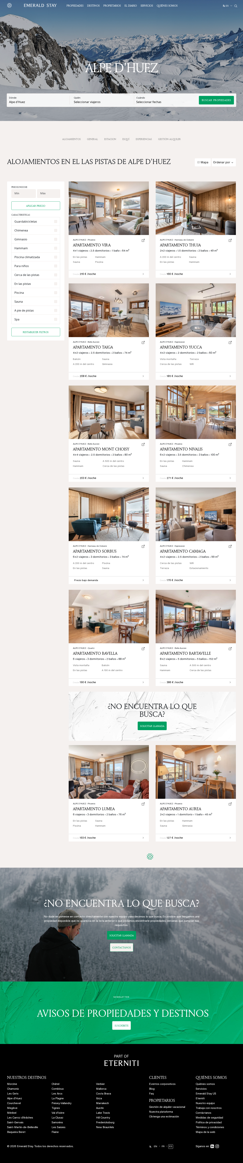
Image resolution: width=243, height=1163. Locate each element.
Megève (12, 1108)
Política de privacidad (209, 1122)
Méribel (11, 1113)
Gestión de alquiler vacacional (167, 1107)
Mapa (204, 162)
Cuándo (140, 98)
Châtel (55, 1084)
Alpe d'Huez (171, 804)
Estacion (110, 139)
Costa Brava (103, 1094)
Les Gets (13, 1094)
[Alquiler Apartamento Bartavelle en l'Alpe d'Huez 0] (196, 616)
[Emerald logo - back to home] (32, 5)
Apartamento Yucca (181, 347)
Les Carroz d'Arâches (20, 1118)
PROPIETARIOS (162, 1100)
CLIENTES (158, 1077)
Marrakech (102, 1103)
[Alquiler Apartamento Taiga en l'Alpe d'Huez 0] (109, 310)
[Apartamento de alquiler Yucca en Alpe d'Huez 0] (196, 310)
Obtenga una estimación (164, 1116)
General (92, 139)
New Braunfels (105, 1127)
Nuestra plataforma (161, 1112)
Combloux (58, 1089)
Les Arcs (57, 1094)
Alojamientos (71, 139)
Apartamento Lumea (94, 808)
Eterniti (200, 1098)
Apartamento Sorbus (95, 551)
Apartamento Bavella (95, 653)
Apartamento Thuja (180, 245)
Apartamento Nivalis (181, 449)
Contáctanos (203, 1113)
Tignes (56, 1108)
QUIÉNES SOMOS (211, 1077)
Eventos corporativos (162, 1084)
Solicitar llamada (152, 726)
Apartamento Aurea (180, 808)
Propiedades (75, 5)
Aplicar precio (35, 205)
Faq (151, 1094)
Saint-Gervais (15, 1122)
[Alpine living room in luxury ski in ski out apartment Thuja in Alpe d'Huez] (196, 208)
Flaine (55, 1132)
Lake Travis (103, 1113)
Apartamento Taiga (93, 347)
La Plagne (58, 1098)
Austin (100, 1108)
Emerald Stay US (206, 1094)
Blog (152, 1089)
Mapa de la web (205, 1132)
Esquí (125, 139)
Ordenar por (221, 162)
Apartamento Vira (92, 245)
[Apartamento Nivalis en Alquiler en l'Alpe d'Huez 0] (196, 412)
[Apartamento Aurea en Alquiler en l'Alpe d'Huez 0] (196, 772)
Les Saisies (58, 1127)
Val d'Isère (58, 1113)
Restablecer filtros (36, 332)
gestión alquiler (169, 139)
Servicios (147, 5)
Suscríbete (121, 1025)
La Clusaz (57, 1118)
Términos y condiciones (210, 1127)
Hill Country (103, 1118)
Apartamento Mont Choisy (101, 449)
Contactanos (121, 947)
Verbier (100, 1084)
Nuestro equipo (205, 1103)
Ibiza (99, 1098)
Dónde (13, 98)
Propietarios (112, 5)
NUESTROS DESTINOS (26, 1077)
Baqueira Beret (16, 1132)
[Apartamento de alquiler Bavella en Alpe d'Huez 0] (109, 616)
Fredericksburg (105, 1122)
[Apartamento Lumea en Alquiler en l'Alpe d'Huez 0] (109, 772)
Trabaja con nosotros (209, 1108)
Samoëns (57, 1122)
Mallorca (101, 1089)
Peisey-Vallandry (61, 1103)
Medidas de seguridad (209, 1118)
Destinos (93, 5)
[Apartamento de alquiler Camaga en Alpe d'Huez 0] (196, 514)
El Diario (131, 5)
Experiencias (144, 139)
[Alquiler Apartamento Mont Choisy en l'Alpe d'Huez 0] (109, 412)
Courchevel (14, 1103)
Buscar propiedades (216, 100)
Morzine (12, 1084)
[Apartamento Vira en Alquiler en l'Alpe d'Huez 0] (109, 208)
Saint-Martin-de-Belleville (22, 1127)
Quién (77, 98)
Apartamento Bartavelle (185, 653)
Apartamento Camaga (183, 551)
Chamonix (13, 1089)
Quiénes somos (167, 5)
